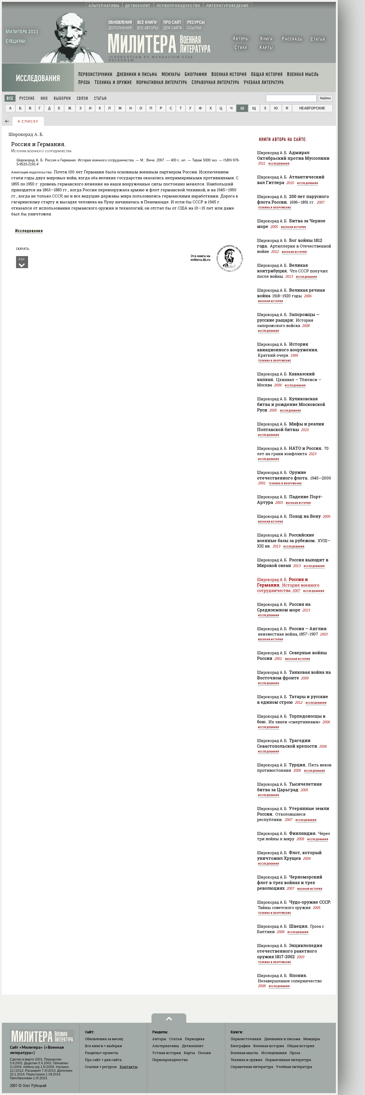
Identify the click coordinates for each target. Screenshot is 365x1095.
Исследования (38, 78)
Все (10, 98)
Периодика (194, 1038)
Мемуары (311, 1038)
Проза (295, 1052)
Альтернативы (165, 1045)
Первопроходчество (170, 1059)
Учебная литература (294, 1066)
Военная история (293, 227)
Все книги (103, 1045)
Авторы (159, 1038)
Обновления (104, 1038)
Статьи (100, 98)
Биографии (240, 1045)
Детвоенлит (193, 1045)
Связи (82, 98)
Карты (189, 1052)
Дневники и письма (282, 1038)
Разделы (101, 1052)
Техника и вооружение (274, 207)
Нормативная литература (288, 1059)
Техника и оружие (246, 1059)
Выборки (62, 98)
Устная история (166, 1052)
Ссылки (101, 1066)
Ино (44, 98)
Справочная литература (252, 1066)
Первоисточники (246, 1038)
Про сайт (103, 1059)
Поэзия (204, 1052)
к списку (28, 121)
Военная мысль (244, 1052)
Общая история (300, 1045)
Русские (27, 98)
